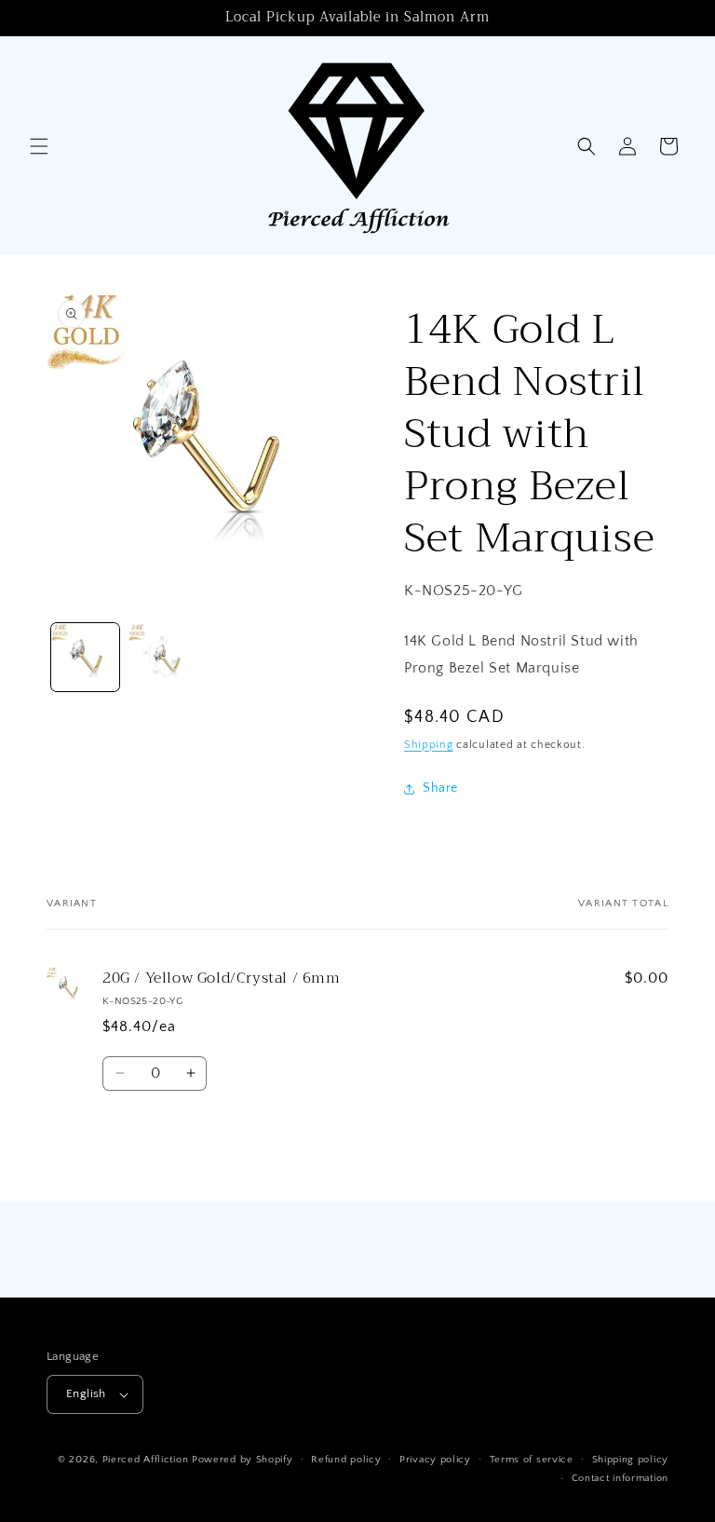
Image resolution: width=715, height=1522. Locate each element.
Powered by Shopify (242, 1459)
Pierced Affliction (145, 1459)
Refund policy (346, 1459)
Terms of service (531, 1459)
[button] (39, 146)
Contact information (620, 1478)
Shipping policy (630, 1459)
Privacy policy (435, 1459)
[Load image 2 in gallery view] (162, 657)
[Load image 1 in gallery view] (85, 657)
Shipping (428, 745)
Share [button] (440, 788)
